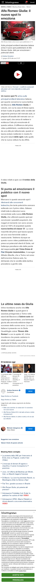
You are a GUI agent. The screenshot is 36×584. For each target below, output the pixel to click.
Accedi (32, 2)
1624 (25, 521)
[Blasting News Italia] (12, 2)
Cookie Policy (22, 570)
